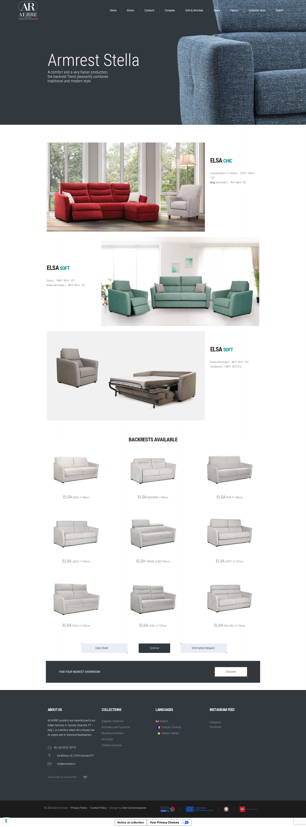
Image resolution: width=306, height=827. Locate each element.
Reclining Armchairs (113, 733)
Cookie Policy (98, 807)
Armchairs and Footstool (116, 727)
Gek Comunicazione (134, 807)
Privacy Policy (79, 807)
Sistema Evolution (112, 745)
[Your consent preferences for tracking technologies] (6, 820)
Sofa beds (107, 739)
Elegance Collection (113, 721)
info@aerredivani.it (66, 763)
